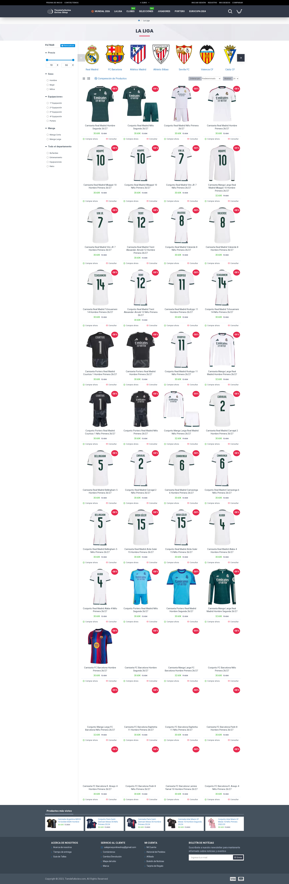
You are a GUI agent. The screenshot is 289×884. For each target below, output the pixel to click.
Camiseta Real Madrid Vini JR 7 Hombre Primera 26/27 (100, 248)
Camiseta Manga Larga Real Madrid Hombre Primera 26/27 (222, 373)
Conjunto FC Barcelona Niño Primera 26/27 (222, 669)
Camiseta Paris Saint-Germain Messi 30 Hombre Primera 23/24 (149, 821)
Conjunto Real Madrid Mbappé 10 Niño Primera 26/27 (140, 186)
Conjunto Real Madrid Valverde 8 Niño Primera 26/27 (181, 248)
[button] (81, 58)
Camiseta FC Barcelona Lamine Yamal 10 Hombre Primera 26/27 (181, 787)
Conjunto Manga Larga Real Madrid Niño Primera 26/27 (181, 432)
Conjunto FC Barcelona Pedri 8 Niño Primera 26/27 (141, 787)
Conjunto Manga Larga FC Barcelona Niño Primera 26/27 (100, 728)
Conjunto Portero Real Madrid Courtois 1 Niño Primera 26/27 (100, 432)
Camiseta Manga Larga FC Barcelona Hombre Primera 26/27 (181, 669)
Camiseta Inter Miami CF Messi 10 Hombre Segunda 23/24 (190, 821)
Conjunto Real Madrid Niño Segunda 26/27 (141, 127)
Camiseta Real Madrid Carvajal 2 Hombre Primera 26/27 (222, 432)
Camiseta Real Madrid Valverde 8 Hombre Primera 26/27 (222, 248)
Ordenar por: (195, 79)
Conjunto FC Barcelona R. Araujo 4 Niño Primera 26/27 (222, 787)
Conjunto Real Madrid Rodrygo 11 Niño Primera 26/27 (181, 373)
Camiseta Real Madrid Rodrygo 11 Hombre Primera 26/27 (181, 311)
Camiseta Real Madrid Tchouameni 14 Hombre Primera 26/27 (100, 311)
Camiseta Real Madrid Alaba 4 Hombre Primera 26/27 (222, 550)
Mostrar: (227, 79)
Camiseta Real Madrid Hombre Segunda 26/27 (100, 127)
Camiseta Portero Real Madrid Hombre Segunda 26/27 (181, 610)
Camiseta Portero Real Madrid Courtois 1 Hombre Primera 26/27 (100, 373)
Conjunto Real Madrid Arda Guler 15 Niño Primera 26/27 (181, 550)
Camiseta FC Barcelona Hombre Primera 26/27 (100, 669)
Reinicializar (69, 46)
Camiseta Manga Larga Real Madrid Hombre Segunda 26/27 (222, 610)
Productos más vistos (59, 810)
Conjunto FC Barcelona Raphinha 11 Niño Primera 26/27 (181, 728)
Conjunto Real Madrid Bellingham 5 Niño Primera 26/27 (100, 550)
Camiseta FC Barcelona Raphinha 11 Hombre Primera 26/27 (140, 728)
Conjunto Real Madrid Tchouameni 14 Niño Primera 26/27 (222, 311)
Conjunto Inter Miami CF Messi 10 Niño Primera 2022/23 (228, 821)
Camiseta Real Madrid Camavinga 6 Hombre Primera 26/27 (181, 491)
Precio (51, 52)
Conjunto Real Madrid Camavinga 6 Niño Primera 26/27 (222, 491)
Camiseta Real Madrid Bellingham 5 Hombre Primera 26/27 (100, 491)
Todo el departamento (59, 146)
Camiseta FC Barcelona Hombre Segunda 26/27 (141, 669)
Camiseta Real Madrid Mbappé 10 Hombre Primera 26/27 (100, 186)
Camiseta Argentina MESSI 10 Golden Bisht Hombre (69, 820)
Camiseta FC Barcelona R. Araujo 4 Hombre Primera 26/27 (100, 787)
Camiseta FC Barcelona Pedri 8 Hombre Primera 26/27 (222, 728)
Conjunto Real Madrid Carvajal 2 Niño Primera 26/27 (140, 491)
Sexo (50, 74)
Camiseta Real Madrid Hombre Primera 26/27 (222, 127)
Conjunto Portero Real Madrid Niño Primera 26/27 (141, 432)
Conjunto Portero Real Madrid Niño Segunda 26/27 (141, 610)
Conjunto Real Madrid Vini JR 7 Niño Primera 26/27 (181, 186)
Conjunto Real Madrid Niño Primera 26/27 (181, 127)
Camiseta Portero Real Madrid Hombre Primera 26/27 (140, 373)
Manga (51, 128)
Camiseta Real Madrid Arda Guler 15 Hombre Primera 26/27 (140, 550)
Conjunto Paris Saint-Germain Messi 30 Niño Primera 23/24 (108, 821)
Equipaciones (55, 96)
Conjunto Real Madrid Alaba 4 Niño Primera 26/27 (100, 610)
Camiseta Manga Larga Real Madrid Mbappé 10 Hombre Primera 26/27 (222, 188)
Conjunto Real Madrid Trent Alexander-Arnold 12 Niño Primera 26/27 (140, 312)
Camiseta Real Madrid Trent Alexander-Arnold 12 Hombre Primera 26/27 (140, 250)
